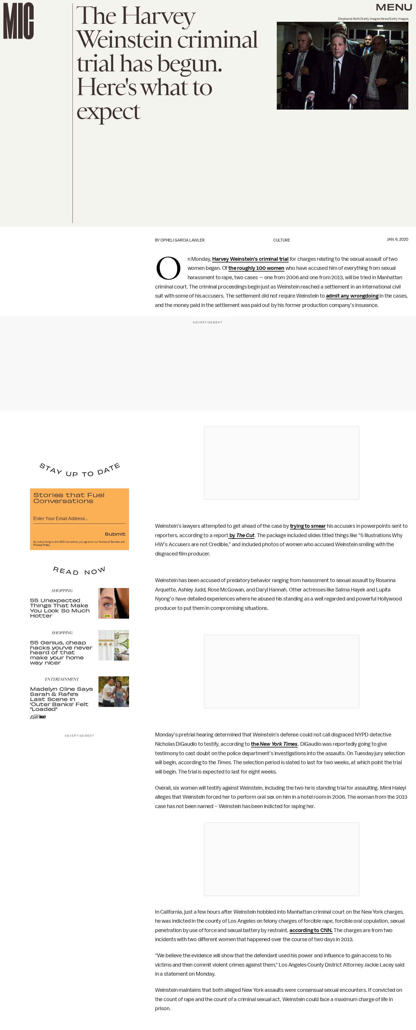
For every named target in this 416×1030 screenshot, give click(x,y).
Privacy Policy (41, 545)
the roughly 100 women (256, 268)
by (241, 535)
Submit (115, 534)
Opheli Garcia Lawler (182, 240)
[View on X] (281, 463)
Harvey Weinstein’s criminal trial (250, 259)
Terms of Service (109, 541)
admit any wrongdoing (352, 296)
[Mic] (18, 20)
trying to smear (308, 526)
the (274, 744)
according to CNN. (311, 930)
